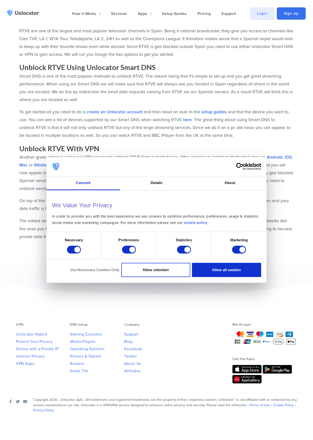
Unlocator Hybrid (31, 334)
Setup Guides (174, 13)
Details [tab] (157, 183)
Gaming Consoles (86, 334)
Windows (43, 165)
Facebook (133, 349)
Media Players (82, 341)
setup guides (214, 112)
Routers (77, 363)
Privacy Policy (43, 410)
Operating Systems (87, 349)
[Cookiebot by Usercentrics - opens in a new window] (239, 166)
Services (119, 13)
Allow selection (156, 270)
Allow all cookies (226, 270)
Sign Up (291, 13)
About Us (132, 363)
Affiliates (132, 371)
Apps (143, 13)
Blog (128, 341)
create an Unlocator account (115, 112)
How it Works (85, 13)
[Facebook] (10, 402)
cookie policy (196, 223)
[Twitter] (18, 402)
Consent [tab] (83, 183)
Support (228, 13)
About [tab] (229, 183)
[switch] (129, 250)
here (187, 119)
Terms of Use (260, 405)
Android (274, 157)
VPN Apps (25, 363)
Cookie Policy (283, 405)
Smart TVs (79, 371)
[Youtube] (25, 402)
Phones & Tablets (85, 356)
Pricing (204, 13)
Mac (23, 165)
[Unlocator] (26, 12)
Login (262, 13)
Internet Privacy (30, 356)
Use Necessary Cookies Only (94, 270)
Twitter (130, 356)
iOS (288, 157)
